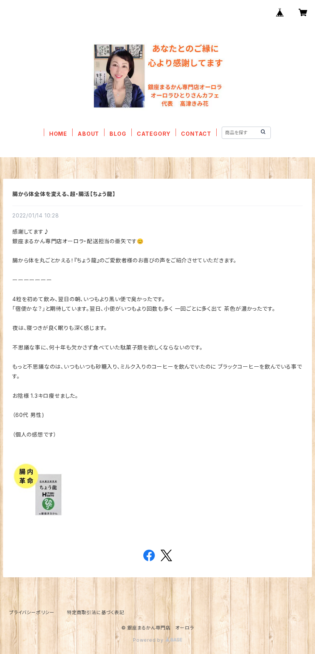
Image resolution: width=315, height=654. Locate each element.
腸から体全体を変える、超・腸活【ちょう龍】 (64, 194)
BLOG (117, 133)
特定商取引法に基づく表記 (95, 612)
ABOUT (88, 133)
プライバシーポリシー (32, 612)
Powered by (149, 640)
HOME (58, 133)
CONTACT (196, 133)
